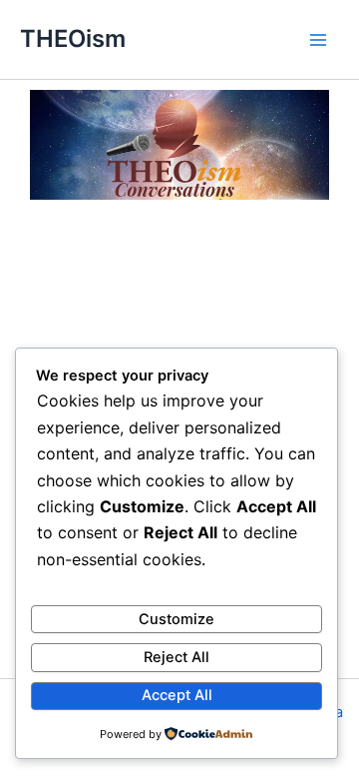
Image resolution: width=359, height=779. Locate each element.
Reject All (176, 657)
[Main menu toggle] (318, 40)
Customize (176, 619)
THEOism (73, 38)
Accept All (177, 695)
